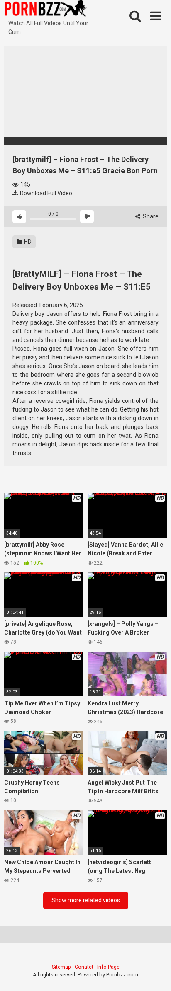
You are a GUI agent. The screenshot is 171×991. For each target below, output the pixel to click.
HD (27, 241)
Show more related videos (85, 900)
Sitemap (61, 967)
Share (150, 216)
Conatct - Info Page (97, 967)
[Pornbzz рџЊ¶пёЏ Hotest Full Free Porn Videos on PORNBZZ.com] (45, 9)
